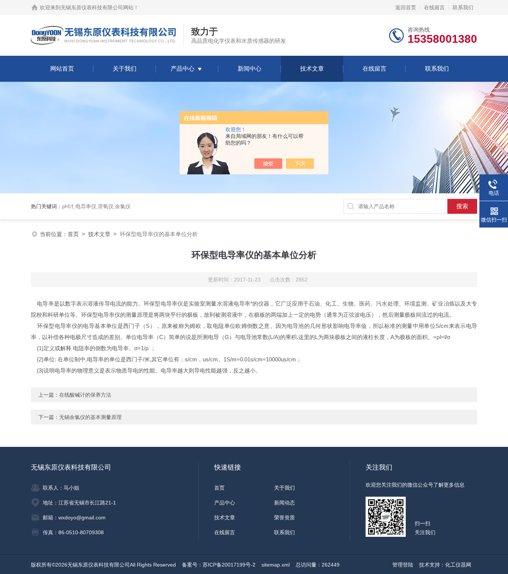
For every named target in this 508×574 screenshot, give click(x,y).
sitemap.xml (275, 565)
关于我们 (124, 68)
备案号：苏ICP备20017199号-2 (218, 565)
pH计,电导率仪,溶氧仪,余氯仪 (96, 206)
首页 (73, 234)
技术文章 (312, 68)
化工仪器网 (458, 565)
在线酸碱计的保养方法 (85, 395)
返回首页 (405, 7)
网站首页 (62, 68)
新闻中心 (249, 68)
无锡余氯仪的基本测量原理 (90, 417)
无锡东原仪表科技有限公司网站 (97, 7)
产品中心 (182, 68)
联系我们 (463, 7)
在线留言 (434, 7)
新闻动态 (284, 503)
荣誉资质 (284, 517)
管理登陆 (402, 565)
